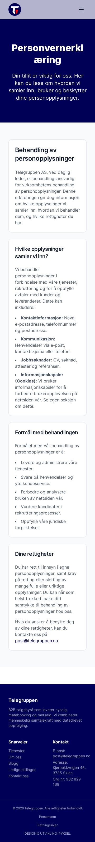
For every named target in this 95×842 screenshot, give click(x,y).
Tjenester (16, 750)
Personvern (47, 817)
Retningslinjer (47, 825)
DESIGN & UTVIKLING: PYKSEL (48, 833)
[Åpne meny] (81, 9)
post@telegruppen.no (36, 640)
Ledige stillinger (22, 769)
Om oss (14, 757)
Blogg (13, 763)
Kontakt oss (18, 776)
